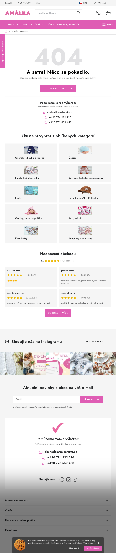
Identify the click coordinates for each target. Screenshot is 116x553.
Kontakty (9, 3)
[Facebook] (62, 479)
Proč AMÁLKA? (25, 3)
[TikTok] (75, 479)
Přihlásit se (91, 399)
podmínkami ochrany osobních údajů (55, 407)
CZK (85, 3)
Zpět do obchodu (60, 88)
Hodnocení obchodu (58, 253)
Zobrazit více (58, 313)
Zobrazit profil (93, 341)
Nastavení (74, 548)
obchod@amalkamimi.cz (60, 112)
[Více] (108, 24)
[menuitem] (25, 24)
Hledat (78, 13)
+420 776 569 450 (60, 122)
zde (98, 543)
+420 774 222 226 (99, 13)
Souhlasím (94, 548)
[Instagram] (68, 479)
